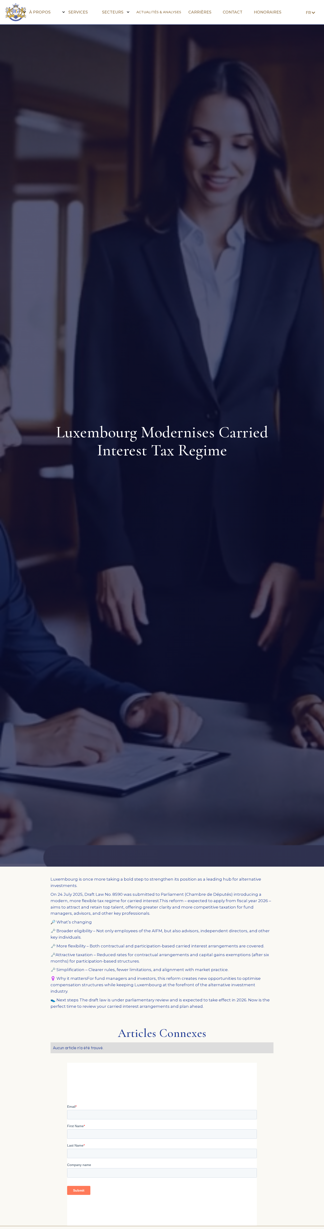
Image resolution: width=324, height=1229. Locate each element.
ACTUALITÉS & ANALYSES (158, 12)
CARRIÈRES (199, 12)
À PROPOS (40, 12)
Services (78, 12)
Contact (232, 12)
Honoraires (267, 12)
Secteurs (112, 12)
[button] (38, 12)
